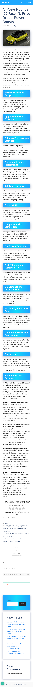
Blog (6, 523)
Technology (6, 531)
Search (9, 601)
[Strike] (10, 574)
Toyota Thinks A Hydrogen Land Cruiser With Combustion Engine (16, 646)
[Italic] (6, 574)
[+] (24, 574)
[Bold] (4, 574)
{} (22, 574)
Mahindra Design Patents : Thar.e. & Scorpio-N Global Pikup (16, 624)
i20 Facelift (12, 528)
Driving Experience (20, 526)
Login (28, 563)
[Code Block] (18, 574)
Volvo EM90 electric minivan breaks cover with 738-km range (16, 639)
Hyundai (5, 528)
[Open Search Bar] (22, 2)
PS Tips (5, 2)
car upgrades (9, 526)
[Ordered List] (12, 574)
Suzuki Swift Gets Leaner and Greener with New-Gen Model (16, 631)
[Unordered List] (14, 574)
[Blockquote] (16, 574)
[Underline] (8, 574)
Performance (21, 528)
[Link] (20, 574)
